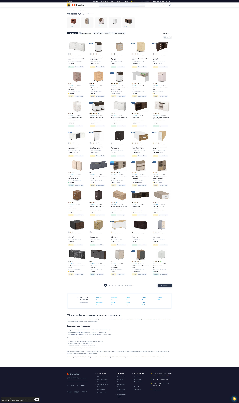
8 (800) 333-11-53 (157, 385)
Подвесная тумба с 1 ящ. (159, 207)
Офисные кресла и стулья (102, 384)
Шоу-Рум (132, 1)
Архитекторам (137, 379)
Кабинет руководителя (102, 376)
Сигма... (157, 204)
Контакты (126, 1)
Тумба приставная (72, 88)
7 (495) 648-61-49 (157, 383)
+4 (116, 202)
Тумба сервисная (157, 58)
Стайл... (136, 55)
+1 (119, 83)
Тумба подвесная (136, 88)
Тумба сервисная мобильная (139, 237)
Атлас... (115, 263)
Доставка (119, 1)
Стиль (72, 204)
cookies (10, 398)
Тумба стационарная (73, 148)
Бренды (136, 386)
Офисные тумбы (82, 11)
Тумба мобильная (115, 266)
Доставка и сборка (121, 376)
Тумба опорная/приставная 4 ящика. (119, 88)
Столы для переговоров (102, 381)
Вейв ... (72, 85)
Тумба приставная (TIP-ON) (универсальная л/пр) (96, 149)
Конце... (93, 55)
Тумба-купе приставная (74, 177)
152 (119, 285)
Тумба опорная (72, 237)
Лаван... (157, 85)
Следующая (128, 285)
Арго (135, 85)
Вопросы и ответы (121, 391)
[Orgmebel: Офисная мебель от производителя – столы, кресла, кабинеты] (78, 5)
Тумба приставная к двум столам (161, 118)
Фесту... (72, 55)
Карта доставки (137, 389)
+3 (158, 202)
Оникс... (115, 174)
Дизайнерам (137, 376)
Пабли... (72, 174)
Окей (37, 399)
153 (122, 285)
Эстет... (136, 174)
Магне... (93, 263)
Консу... (72, 115)
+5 (140, 83)
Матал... (136, 115)
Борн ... (93, 85)
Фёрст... (157, 55)
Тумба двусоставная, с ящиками (97, 266)
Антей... (93, 174)
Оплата (112, 1)
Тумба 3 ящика (94, 237)
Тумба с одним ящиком (138, 148)
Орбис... (115, 204)
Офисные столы (100, 386)
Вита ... (115, 55)
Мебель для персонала (102, 379)
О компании (95, 1)
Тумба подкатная (115, 58)
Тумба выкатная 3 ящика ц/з (75, 118)
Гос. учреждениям (138, 381)
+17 (140, 261)
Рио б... (157, 263)
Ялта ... (136, 204)
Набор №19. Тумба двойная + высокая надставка (160, 178)
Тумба (72, 207)
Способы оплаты (120, 379)
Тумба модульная (136, 207)
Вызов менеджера (121, 384)
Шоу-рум (119, 396)
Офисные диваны (101, 389)
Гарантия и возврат (121, 394)
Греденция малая (115, 237)
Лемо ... (157, 115)
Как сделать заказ (104, 1)
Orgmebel (73, 374)
